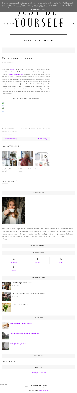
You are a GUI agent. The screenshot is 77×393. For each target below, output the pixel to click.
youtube (61, 262)
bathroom (11, 129)
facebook (37, 262)
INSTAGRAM (14, 262)
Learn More (35, 10)
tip (14, 134)
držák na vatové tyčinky (15, 74)
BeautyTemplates (43, 390)
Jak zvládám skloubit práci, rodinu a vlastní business (28, 293)
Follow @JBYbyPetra (38, 373)
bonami (12, 69)
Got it (44, 10)
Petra (5, 62)
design (14, 131)
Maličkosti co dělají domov (24, 170)
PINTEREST (14, 270)
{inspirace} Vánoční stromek (8, 170)
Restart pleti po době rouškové (22, 283)
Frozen (37, 169)
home (4, 134)
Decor (10, 131)
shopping (9, 134)
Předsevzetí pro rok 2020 (20, 304)
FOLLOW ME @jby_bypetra (38, 385)
